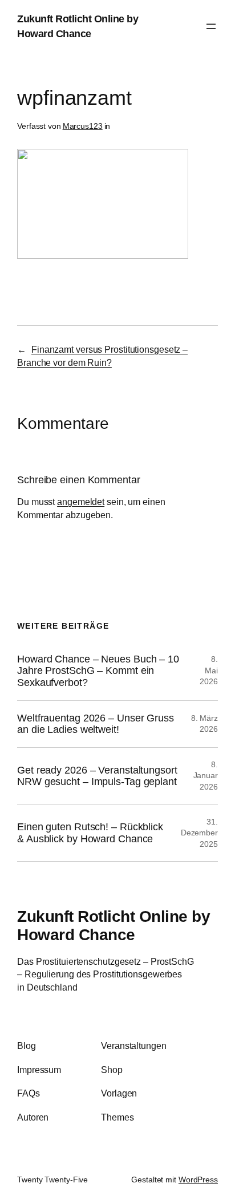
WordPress (198, 1179)
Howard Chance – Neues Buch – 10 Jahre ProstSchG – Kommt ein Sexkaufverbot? (98, 670)
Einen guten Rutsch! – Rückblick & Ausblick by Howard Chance (90, 833)
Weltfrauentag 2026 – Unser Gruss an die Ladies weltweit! (95, 724)
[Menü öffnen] (211, 26)
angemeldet (80, 501)
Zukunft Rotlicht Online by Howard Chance (113, 925)
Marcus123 (83, 126)
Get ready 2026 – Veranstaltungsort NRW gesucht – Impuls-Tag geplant (97, 776)
